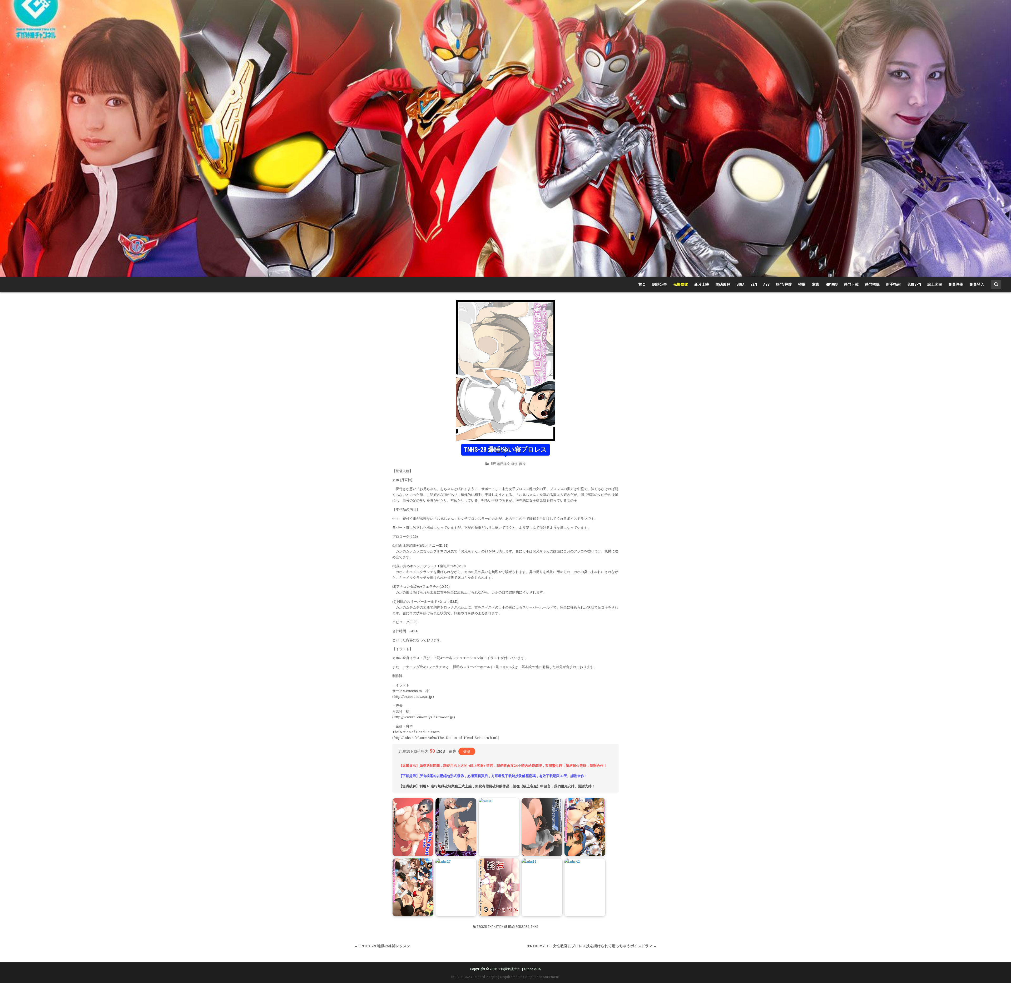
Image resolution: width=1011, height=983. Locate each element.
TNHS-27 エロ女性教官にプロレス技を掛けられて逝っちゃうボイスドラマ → (592, 946)
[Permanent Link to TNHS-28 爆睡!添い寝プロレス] (505, 370)
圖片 (522, 463)
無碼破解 (722, 284)
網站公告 (659, 284)
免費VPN (914, 284)
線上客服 (934, 284)
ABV (766, 284)
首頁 (642, 284)
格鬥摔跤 (503, 463)
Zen (754, 284)
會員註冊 (955, 284)
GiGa (740, 284)
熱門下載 (851, 284)
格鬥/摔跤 (784, 284)
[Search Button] (996, 284)
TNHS (534, 926)
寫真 (815, 284)
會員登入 (976, 284)
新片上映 (701, 284)
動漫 (514, 463)
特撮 (802, 284)
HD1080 (831, 284)
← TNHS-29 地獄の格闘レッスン (382, 946)
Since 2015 (532, 969)
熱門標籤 (872, 284)
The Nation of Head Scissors (508, 926)
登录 (466, 751)
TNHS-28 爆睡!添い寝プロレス (505, 449)
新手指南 (893, 284)
